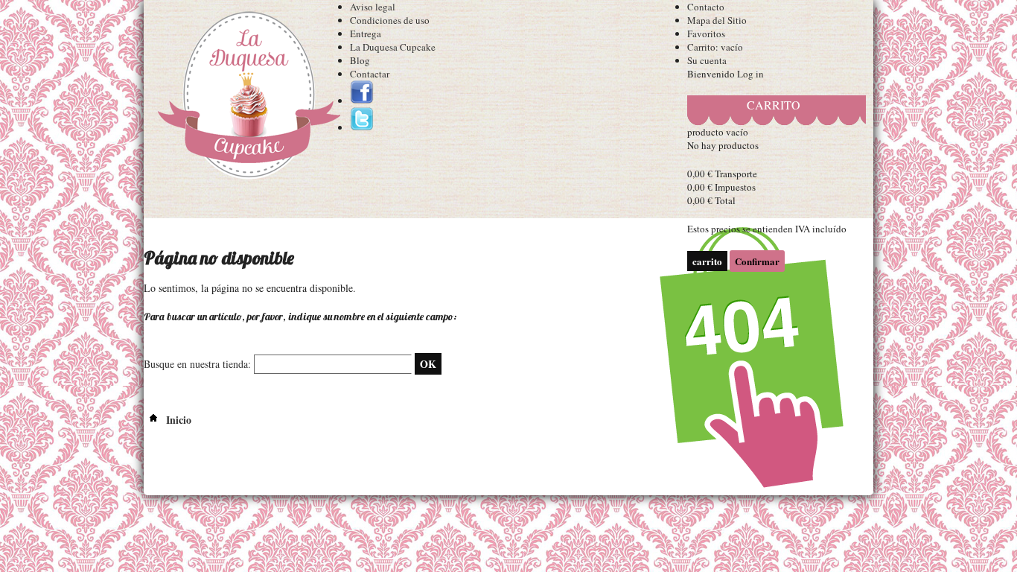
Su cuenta (707, 60)
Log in (750, 73)
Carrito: (715, 47)
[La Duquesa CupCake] (247, 98)
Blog (360, 60)
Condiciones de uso (390, 20)
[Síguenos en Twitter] (362, 127)
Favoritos (706, 33)
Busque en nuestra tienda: (197, 364)
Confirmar (757, 261)
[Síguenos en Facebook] (362, 100)
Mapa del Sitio (717, 20)
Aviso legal (372, 6)
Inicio (177, 420)
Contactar (369, 73)
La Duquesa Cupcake (393, 47)
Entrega (365, 33)
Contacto (705, 6)
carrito (773, 104)
